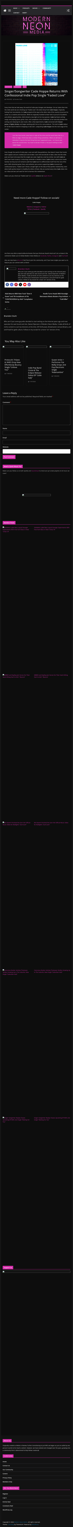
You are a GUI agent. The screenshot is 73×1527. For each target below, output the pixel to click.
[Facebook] (7, 284)
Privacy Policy (7, 1478)
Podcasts (26, 8)
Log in (5, 1498)
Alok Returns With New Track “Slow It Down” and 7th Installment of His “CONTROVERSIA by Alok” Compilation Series (19, 298)
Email (5, 438)
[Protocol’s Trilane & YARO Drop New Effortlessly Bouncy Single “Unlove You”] (13, 347)
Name (5, 428)
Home (5, 1462)
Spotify (33, 176)
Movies (35, 8)
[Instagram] (11, 284)
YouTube (64, 256)
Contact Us (6, 1466)
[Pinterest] (16, 284)
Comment (7, 402)
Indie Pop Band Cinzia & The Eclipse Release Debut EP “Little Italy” (35, 373)
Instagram (36, 207)
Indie (24, 87)
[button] (18, 8)
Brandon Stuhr (18, 99)
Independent (17, 87)
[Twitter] (20, 284)
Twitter (43, 207)
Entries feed (6, 1502)
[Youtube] (25, 284)
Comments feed (8, 1506)
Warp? (24, 13)
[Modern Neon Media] (5, 10)
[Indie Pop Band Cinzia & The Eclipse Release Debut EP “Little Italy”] (36, 347)
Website (29, 207)
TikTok (29, 209)
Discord (20, 260)
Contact (16, 13)
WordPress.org (7, 1510)
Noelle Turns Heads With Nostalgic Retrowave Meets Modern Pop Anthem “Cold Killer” (54, 296)
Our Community (8, 1470)
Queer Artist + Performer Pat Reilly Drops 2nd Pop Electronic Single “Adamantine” (59, 366)
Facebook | (37, 209)
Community (47, 8)
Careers (5, 1474)
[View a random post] (68, 10)
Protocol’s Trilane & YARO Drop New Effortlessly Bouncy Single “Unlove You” (13, 365)
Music (15, 8)
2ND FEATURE (8, 87)
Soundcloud (35, 471)
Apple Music (48, 176)
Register (5, 1494)
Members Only (7, 1482)
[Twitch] (29, 284)
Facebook (43, 256)
